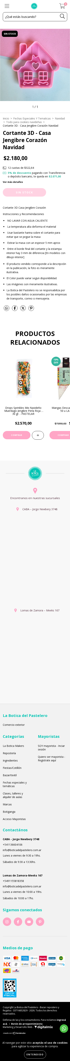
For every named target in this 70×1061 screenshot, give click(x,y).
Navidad (60, 118)
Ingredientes (10, 760)
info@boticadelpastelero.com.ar (22, 850)
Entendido (35, 1054)
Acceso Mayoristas (14, 819)
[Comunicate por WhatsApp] (64, 1028)
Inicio (6, 118)
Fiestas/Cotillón (12, 768)
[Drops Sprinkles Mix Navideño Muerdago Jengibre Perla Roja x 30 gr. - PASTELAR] (38, 435)
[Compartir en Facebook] (15, 309)
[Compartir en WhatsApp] (6, 308)
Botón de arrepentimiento (27, 1023)
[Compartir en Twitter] (23, 309)
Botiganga (9, 811)
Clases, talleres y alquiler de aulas (13, 795)
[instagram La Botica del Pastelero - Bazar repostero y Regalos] (7, 921)
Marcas (7, 804)
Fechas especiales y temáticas (15, 784)
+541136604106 (12, 844)
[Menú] (7, 6)
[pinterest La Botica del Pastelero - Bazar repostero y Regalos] (40, 921)
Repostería (9, 753)
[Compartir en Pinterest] (31, 309)
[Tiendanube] (14, 1033)
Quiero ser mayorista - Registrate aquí (51, 758)
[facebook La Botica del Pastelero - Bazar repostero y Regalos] (18, 921)
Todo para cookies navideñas (24, 122)
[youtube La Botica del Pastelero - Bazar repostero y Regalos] (29, 921)
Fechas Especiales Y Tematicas (32, 118)
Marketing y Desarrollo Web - (18, 1027)
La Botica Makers (13, 746)
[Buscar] (62, 16)
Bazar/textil (10, 775)
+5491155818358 (13, 881)
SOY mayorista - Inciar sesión (51, 747)
